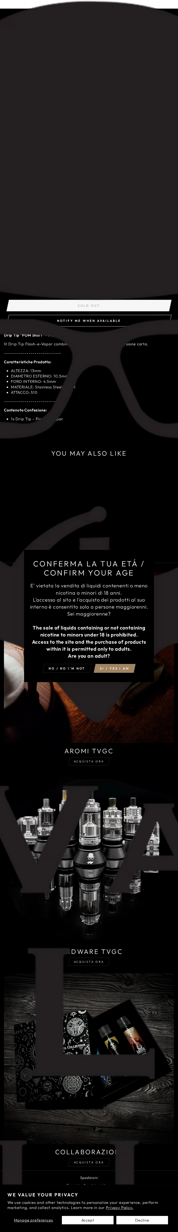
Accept (87, 1220)
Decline (142, 1220)
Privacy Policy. (119, 1207)
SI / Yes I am (114, 668)
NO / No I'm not (67, 668)
